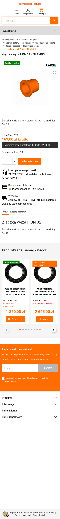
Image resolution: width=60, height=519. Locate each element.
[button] (41, 11)
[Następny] (53, 329)
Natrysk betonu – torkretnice (18, 43)
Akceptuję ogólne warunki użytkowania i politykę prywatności (26, 379)
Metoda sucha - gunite (45, 43)
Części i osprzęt (12, 46)
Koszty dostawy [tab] (18, 211)
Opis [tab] (5, 211)
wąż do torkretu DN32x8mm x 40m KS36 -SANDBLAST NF (44, 291)
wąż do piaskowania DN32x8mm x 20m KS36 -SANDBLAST (15, 291)
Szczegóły (45, 319)
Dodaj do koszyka (29, 161)
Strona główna (8, 39)
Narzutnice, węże (31, 46)
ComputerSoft (39, 515)
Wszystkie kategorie (28, 39)
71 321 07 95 (15, 174)
